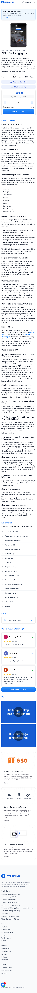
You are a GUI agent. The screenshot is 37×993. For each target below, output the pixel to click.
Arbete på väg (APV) (8, 897)
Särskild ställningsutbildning (10, 911)
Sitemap (4, 973)
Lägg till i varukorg (19, 111)
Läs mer (6, 783)
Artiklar (3, 935)
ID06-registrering (10, 107)
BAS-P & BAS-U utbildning (10, 905)
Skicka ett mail (6, 951)
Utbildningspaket (7, 932)
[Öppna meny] (34, 2)
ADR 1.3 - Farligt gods (8, 900)
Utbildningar (5, 930)
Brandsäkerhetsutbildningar (10, 894)
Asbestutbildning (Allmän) (10, 902)
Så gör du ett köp (20, 87)
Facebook (4, 954)
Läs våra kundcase (18, 689)
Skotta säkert (6, 913)
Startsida (4, 927)
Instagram (4, 960)
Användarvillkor (6, 968)
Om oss (4, 941)
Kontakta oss (5, 949)
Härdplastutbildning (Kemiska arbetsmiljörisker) (17, 908)
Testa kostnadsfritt (20, 82)
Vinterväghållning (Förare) (10, 919)
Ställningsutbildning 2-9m (10, 916)
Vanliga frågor (6, 938)
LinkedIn (4, 957)
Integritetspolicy (6, 970)
